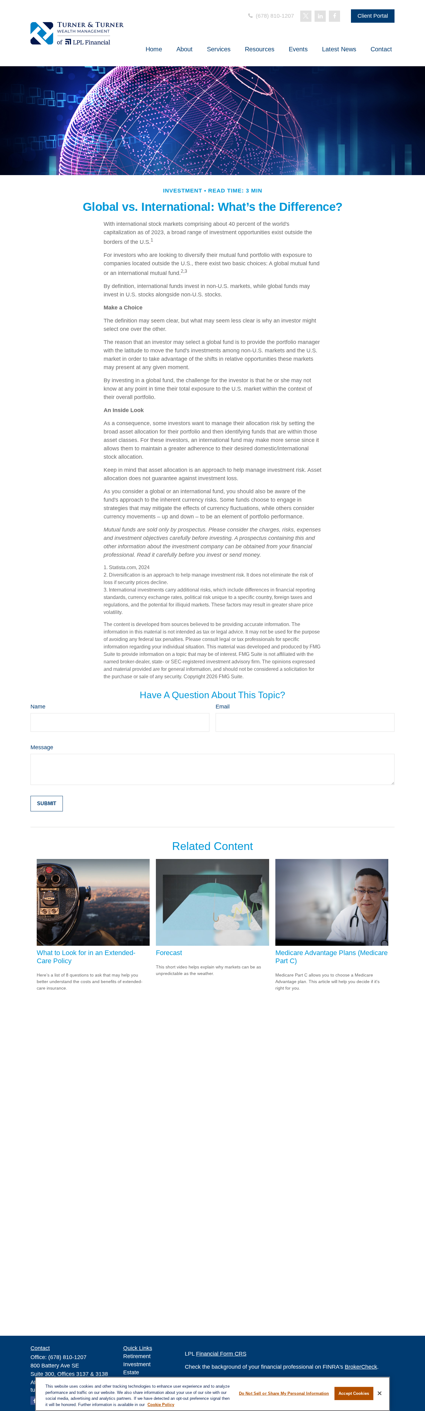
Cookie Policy (160, 1404)
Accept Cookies (354, 1393)
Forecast (169, 953)
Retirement (137, 1356)
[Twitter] (305, 16)
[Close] (379, 1393)
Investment (137, 1364)
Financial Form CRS (221, 1354)
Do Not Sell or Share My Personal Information (284, 1393)
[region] (212, 1394)
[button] (154, 49)
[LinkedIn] (320, 16)
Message (41, 747)
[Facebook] (334, 16)
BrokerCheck (361, 1367)
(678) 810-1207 (274, 16)
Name (37, 706)
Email (223, 706)
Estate (131, 1372)
